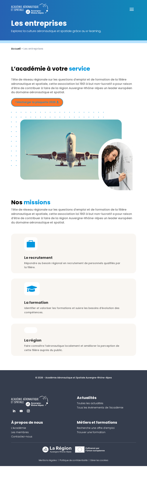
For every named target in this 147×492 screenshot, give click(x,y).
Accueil (16, 48)
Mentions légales (48, 460)
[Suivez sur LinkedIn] (14, 411)
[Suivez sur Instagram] (28, 411)
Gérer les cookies (99, 460)
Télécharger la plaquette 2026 (35, 102)
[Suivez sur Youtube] (21, 411)
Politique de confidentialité (74, 460)
